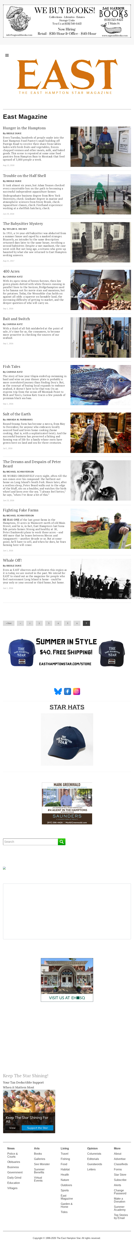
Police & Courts (12, 1155)
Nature (65, 1179)
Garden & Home (67, 1205)
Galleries (39, 1158)
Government (15, 1172)
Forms (118, 1169)
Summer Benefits (39, 1171)
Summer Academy (120, 1208)
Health (65, 1174)
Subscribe (120, 1179)
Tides (64, 1212)
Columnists (94, 1153)
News (11, 1148)
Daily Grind (14, 1177)
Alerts (117, 1185)
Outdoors (66, 1185)
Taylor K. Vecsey (16, 229)
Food (64, 1164)
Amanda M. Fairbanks (19, 419)
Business (13, 1167)
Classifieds (121, 1164)
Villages (12, 1188)
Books (38, 1153)
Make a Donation (119, 1200)
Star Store (120, 1174)
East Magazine (67, 1197)
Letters (91, 1169)
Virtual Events (38, 1179)
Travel (64, 1153)
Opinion (92, 1148)
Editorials (93, 1158)
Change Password (120, 1192)
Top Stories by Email (121, 1216)
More (117, 1148)
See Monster (42, 1164)
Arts (37, 1148)
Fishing (65, 1158)
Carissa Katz (14, 277)
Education (13, 1182)
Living (65, 1148)
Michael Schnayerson (20, 472)
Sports (65, 1190)
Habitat (65, 1169)
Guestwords (94, 1164)
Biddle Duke (13, 133)
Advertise (120, 1158)
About (117, 1153)
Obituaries (13, 1161)
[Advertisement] (67, 1040)
